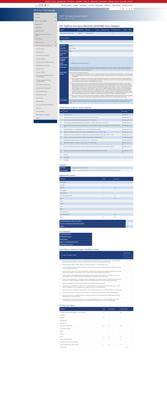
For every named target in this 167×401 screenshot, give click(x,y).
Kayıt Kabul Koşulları (41, 58)
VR (120, 1)
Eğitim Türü (39, 108)
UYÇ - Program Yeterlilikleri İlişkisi (43, 84)
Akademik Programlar (39, 42)
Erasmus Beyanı (38, 27)
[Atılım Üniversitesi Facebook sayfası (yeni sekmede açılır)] (110, 9)
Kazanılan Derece (40, 52)
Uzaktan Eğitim (103, 1)
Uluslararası (78, 1)
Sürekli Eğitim (94, 1)
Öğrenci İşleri (99, 5)
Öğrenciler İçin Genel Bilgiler (41, 21)
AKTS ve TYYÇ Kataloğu (70, 18)
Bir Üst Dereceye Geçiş (41, 94)
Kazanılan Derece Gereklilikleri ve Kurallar (45, 62)
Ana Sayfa (62, 18)
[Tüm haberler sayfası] (129, 9)
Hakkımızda (37, 17)
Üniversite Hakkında (66, 5)
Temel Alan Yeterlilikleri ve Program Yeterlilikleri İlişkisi (44, 80)
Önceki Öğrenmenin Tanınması (43, 65)
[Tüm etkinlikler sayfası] (132, 9)
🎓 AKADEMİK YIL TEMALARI (49, 1)
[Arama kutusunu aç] (121, 9)
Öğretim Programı (40, 101)
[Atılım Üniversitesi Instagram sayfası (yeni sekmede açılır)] (115, 9)
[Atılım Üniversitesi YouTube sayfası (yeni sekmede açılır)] (117, 9)
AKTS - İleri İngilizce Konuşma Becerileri (43, 45)
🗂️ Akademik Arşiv (61, 1)
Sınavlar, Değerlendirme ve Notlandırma (45, 104)
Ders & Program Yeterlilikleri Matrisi (44, 88)
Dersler (38, 118)
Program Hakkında (40, 48)
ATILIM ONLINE (70, 1)
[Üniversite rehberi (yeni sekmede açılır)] (123, 9)
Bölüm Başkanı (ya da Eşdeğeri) (43, 114)
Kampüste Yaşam (116, 5)
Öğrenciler (107, 5)
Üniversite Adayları (127, 5)
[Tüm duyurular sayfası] (127, 9)
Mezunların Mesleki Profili (42, 91)
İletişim (124, 1)
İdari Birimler (83, 5)
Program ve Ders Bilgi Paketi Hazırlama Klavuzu (43, 35)
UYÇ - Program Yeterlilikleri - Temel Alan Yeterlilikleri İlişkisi (45, 76)
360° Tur (117, 1)
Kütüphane (110, 1)
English (130, 1)
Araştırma (91, 5)
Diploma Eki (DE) (38, 24)
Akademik (75, 5)
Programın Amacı (40, 68)
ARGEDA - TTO (86, 1)
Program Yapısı (40, 98)
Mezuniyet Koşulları (41, 111)
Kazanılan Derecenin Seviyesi (43, 55)
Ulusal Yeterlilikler (38, 39)
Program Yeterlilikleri (41, 72)
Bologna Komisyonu (39, 31)
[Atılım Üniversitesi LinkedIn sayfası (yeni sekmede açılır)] (113, 9)
